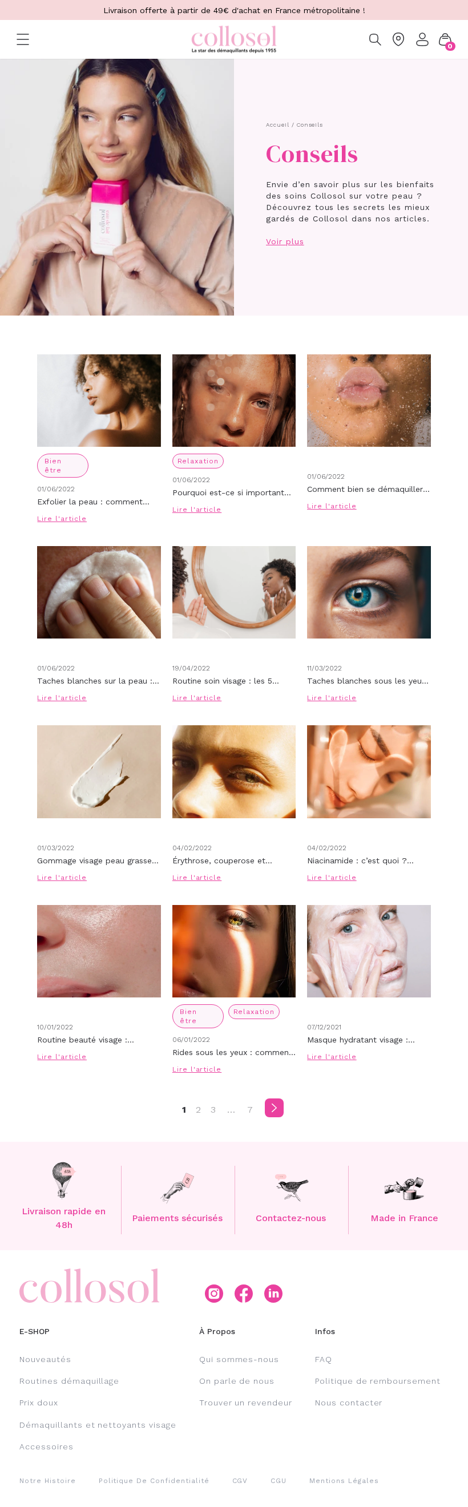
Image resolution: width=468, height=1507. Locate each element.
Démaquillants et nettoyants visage (97, 1424)
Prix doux (38, 1402)
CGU (279, 1481)
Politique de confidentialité (154, 1481)
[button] (445, 39)
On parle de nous (237, 1380)
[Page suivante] (274, 1107)
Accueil (277, 125)
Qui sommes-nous (239, 1359)
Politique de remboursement (378, 1380)
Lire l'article (61, 519)
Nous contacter (348, 1402)
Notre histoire (47, 1481)
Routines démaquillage (69, 1380)
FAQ (323, 1359)
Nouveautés (45, 1359)
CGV (240, 1481)
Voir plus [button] (285, 241)
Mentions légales (343, 1481)
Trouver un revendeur (245, 1402)
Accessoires (46, 1446)
